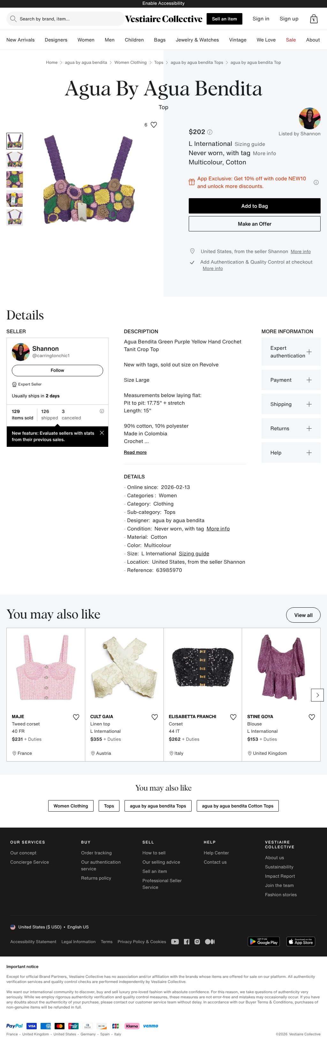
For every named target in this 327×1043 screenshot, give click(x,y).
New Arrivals (20, 39)
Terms (106, 942)
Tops (159, 62)
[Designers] (72, 39)
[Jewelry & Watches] (223, 39)
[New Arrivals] (39, 39)
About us (274, 857)
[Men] (119, 39)
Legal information (78, 942)
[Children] (148, 39)
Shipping (281, 404)
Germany (88, 1034)
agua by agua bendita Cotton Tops (238, 806)
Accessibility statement (33, 942)
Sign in (261, 18)
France (12, 1034)
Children (134, 39)
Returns (279, 428)
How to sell (153, 853)
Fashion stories (281, 894)
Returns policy (96, 878)
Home (51, 62)
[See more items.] (317, 695)
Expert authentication (287, 351)
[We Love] (281, 39)
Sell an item (224, 18)
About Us (316, 39)
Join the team (279, 885)
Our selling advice (161, 862)
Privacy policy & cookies (142, 942)
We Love (266, 39)
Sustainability (279, 867)
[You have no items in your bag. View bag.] (313, 18)
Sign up (289, 18)
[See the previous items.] (9, 695)
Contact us (215, 862)
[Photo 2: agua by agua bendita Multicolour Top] (14, 160)
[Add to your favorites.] (76, 717)
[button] (313, 18)
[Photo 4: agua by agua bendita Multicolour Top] (14, 198)
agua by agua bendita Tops (197, 62)
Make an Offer (254, 224)
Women (86, 39)
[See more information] (316, 182)
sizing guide (250, 144)
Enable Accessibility (163, 3)
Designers (56, 39)
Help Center (216, 853)
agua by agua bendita (86, 62)
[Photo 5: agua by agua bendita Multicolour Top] (14, 217)
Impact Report (280, 876)
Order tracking (96, 853)
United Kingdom (35, 1034)
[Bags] (170, 39)
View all (303, 615)
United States (65, 1034)
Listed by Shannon (300, 134)
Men (110, 39)
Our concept (23, 853)
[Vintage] (251, 39)
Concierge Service (29, 862)
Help (276, 452)
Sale (291, 39)
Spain (105, 1034)
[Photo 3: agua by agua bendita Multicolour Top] (14, 179)
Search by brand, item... (45, 18)
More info (264, 153)
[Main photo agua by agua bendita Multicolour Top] (14, 141)
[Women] (99, 39)
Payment (281, 380)
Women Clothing (130, 62)
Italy (117, 1034)
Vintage (237, 39)
